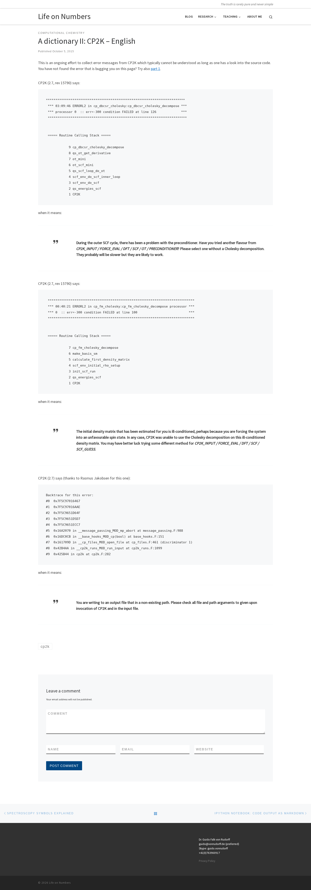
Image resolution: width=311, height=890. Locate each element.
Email (128, 749)
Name (53, 749)
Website (204, 749)
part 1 (155, 68)
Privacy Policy (207, 861)
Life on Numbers (60, 883)
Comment (57, 713)
